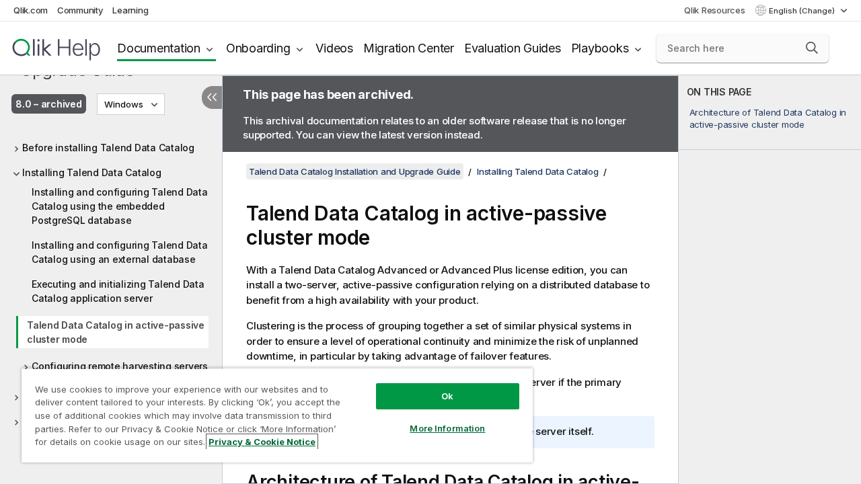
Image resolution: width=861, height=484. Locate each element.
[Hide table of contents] (212, 97)
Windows (123, 104)
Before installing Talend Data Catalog (108, 147)
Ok (447, 396)
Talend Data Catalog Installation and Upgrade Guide (355, 171)
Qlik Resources (714, 10)
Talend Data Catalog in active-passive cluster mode (115, 332)
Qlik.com (30, 10)
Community (80, 10)
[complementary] (770, 279)
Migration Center (408, 48)
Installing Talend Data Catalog (91, 172)
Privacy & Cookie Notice (262, 441)
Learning (130, 10)
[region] (277, 415)
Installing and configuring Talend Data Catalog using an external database (120, 252)
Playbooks (600, 48)
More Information (447, 428)
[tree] (111, 281)
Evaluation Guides (512, 48)
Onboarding (258, 48)
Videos (334, 48)
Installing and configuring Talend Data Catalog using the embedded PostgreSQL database (120, 206)
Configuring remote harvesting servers (120, 366)
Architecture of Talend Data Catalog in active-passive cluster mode (768, 118)
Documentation (158, 48)
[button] (812, 47)
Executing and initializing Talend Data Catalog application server (118, 291)
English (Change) (803, 10)
